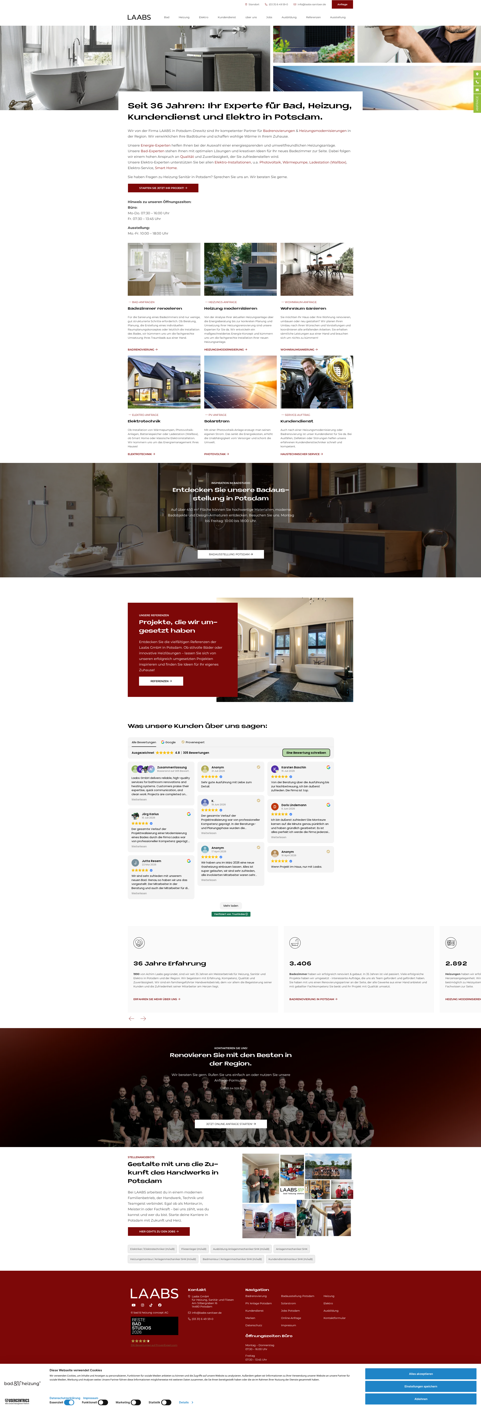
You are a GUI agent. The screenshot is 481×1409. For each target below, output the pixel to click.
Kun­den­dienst (297, 421)
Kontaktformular (335, 1318)
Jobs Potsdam (290, 1310)
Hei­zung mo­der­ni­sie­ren (230, 309)
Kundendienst (227, 17)
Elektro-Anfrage (144, 415)
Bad (166, 17)
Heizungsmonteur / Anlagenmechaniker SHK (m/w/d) (163, 1259)
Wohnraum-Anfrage (300, 302)
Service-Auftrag (297, 415)
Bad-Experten (152, 151)
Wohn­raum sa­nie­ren (303, 309)
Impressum (288, 1325)
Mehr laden (231, 906)
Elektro (203, 17)
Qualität (187, 157)
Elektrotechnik (140, 454)
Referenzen (313, 17)
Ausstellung (338, 17)
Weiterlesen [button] (139, 799)
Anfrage (342, 4)
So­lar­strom (216, 421)
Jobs (269, 17)
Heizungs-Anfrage (222, 302)
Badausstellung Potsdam (229, 554)
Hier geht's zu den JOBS (157, 1231)
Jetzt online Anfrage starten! (229, 1124)
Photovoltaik (270, 162)
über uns (251, 17)
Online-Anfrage (291, 1318)
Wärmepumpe (295, 162)
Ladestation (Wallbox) (327, 162)
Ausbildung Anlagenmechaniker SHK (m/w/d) (241, 1248)
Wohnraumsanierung (297, 349)
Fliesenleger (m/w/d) (193, 1248)
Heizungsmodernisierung (224, 349)
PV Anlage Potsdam (258, 1303)
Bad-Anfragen (142, 302)
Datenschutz (253, 1325)
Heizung (184, 17)
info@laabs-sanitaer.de (311, 4)
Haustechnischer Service (300, 454)
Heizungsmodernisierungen (323, 131)
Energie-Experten (156, 145)
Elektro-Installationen (233, 162)
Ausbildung (289, 17)
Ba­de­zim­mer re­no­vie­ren (155, 309)
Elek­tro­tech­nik (144, 421)
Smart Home (166, 168)
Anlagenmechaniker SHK (291, 1248)
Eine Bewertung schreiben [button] (306, 753)
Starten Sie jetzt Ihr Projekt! (161, 188)
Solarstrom (288, 1303)
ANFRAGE (477, 103)
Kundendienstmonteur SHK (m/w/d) (290, 1259)
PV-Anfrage (217, 415)
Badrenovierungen (279, 131)
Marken (250, 1318)
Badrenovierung (141, 349)
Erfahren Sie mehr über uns (155, 999)
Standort (253, 4)
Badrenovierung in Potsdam (311, 999)
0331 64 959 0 (232, 1088)
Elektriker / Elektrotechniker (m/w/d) (152, 1248)
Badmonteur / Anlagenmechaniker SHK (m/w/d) (232, 1259)
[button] (169, 742)
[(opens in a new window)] (133, 1305)
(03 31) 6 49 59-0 (278, 4)
